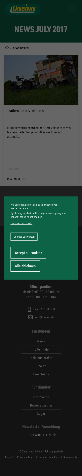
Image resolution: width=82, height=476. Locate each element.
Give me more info (21, 223)
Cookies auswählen (24, 236)
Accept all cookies (28, 252)
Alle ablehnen (25, 265)
